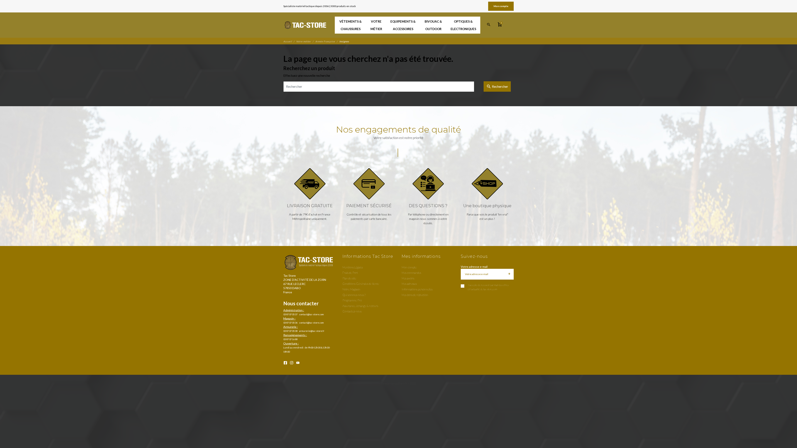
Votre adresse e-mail (474, 266)
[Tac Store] (305, 25)
